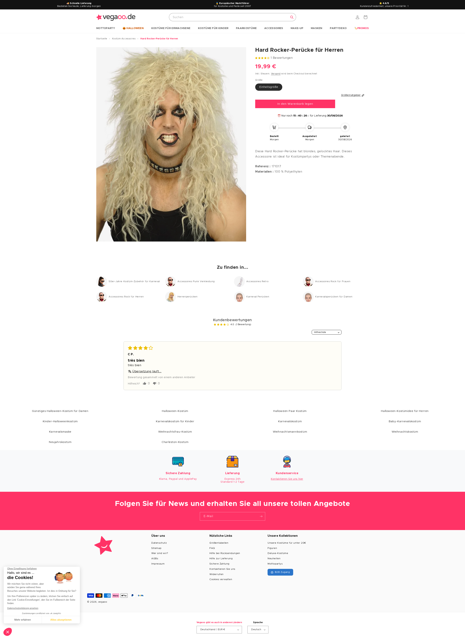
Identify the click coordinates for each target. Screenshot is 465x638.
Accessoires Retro (257, 281)
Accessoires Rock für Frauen (332, 281)
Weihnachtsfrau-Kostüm (175, 431)
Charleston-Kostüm (175, 442)
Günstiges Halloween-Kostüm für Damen (60, 411)
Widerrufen (216, 574)
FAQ (212, 548)
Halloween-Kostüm (175, 411)
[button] (105, 28)
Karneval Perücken (257, 297)
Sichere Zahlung (219, 564)
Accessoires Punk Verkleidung (196, 281)
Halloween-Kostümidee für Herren (405, 411)
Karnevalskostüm (290, 421)
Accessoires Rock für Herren (126, 297)
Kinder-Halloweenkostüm (60, 421)
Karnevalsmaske (60, 431)
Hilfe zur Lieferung (220, 558)
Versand (276, 74)
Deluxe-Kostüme (278, 553)
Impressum (158, 564)
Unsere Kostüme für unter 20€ (287, 543)
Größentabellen (218, 543)
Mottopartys (275, 564)
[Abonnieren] (261, 516)
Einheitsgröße (268, 87)
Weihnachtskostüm (405, 431)
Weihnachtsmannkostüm (290, 431)
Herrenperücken (187, 297)
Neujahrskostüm (60, 442)
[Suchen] (292, 17)
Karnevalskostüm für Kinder (175, 421)
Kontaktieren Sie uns (222, 569)
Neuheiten (274, 558)
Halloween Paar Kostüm (290, 411)
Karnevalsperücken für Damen (333, 297)
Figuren (272, 548)
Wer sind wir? (159, 553)
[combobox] (232, 17)
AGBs (154, 558)
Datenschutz (159, 543)
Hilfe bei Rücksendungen (224, 553)
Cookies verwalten (220, 579)
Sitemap (156, 548)
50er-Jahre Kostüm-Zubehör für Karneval (134, 281)
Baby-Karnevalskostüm (405, 421)
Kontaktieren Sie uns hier (287, 479)
